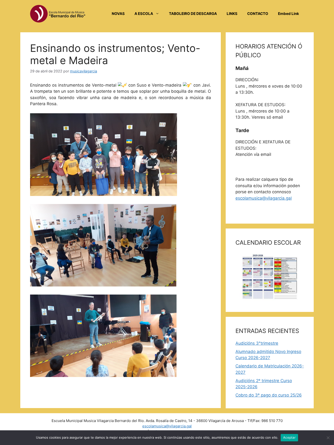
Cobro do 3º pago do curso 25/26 (268, 395)
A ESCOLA (143, 13)
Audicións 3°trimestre (256, 343)
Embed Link (288, 13)
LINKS (232, 13)
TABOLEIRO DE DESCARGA (193, 13)
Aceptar (289, 437)
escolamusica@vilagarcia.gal (263, 198)
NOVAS (118, 13)
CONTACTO (257, 13)
